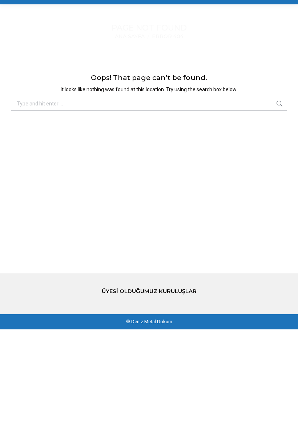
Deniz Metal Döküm (151, 321)
